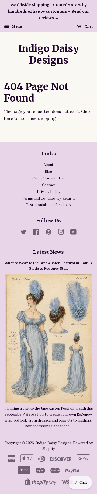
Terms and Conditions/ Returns (48, 198)
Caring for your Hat (48, 178)
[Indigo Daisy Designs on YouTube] (73, 233)
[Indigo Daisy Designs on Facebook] (36, 233)
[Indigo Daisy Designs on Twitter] (23, 233)
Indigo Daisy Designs (48, 54)
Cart (88, 26)
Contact (48, 185)
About (48, 164)
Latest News (48, 252)
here (8, 118)
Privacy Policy (48, 191)
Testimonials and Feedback (48, 205)
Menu (16, 26)
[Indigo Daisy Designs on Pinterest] (48, 233)
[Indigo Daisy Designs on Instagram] (61, 233)
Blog (48, 171)
